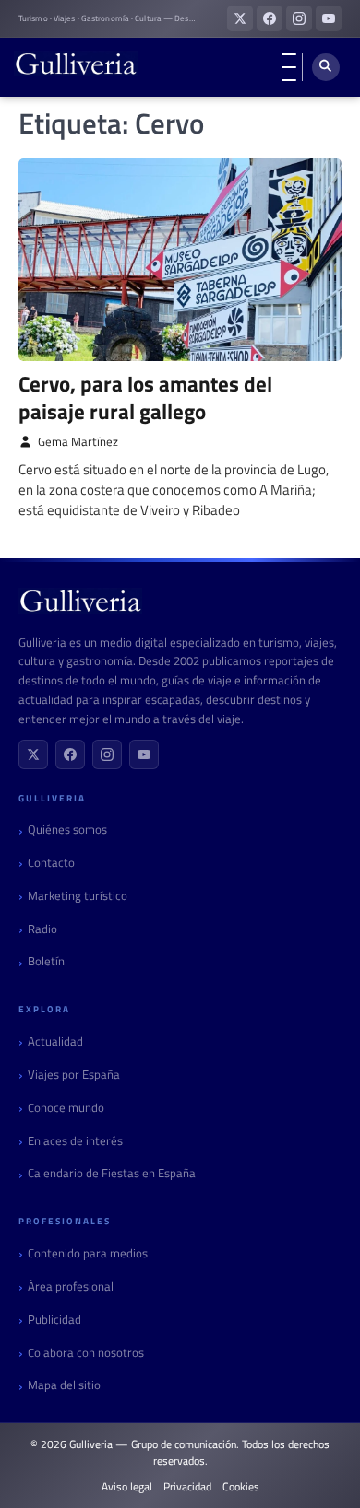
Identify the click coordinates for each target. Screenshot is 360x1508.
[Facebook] (70, 754)
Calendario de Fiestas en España (112, 1173)
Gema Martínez (78, 441)
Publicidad (54, 1319)
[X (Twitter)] (33, 754)
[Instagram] (107, 754)
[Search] (326, 67)
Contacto (51, 862)
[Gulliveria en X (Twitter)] (240, 18)
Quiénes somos (67, 829)
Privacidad (187, 1487)
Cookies (240, 1487)
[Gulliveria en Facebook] (269, 18)
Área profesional (71, 1286)
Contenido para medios (88, 1253)
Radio (42, 929)
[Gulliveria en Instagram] (299, 18)
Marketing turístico (77, 896)
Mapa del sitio (64, 1385)
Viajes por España (74, 1074)
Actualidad (55, 1041)
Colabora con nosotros (86, 1353)
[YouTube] (144, 754)
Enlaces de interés (75, 1141)
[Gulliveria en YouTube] (329, 18)
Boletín (46, 961)
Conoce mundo (66, 1107)
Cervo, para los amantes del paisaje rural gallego (145, 397)
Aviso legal (127, 1487)
